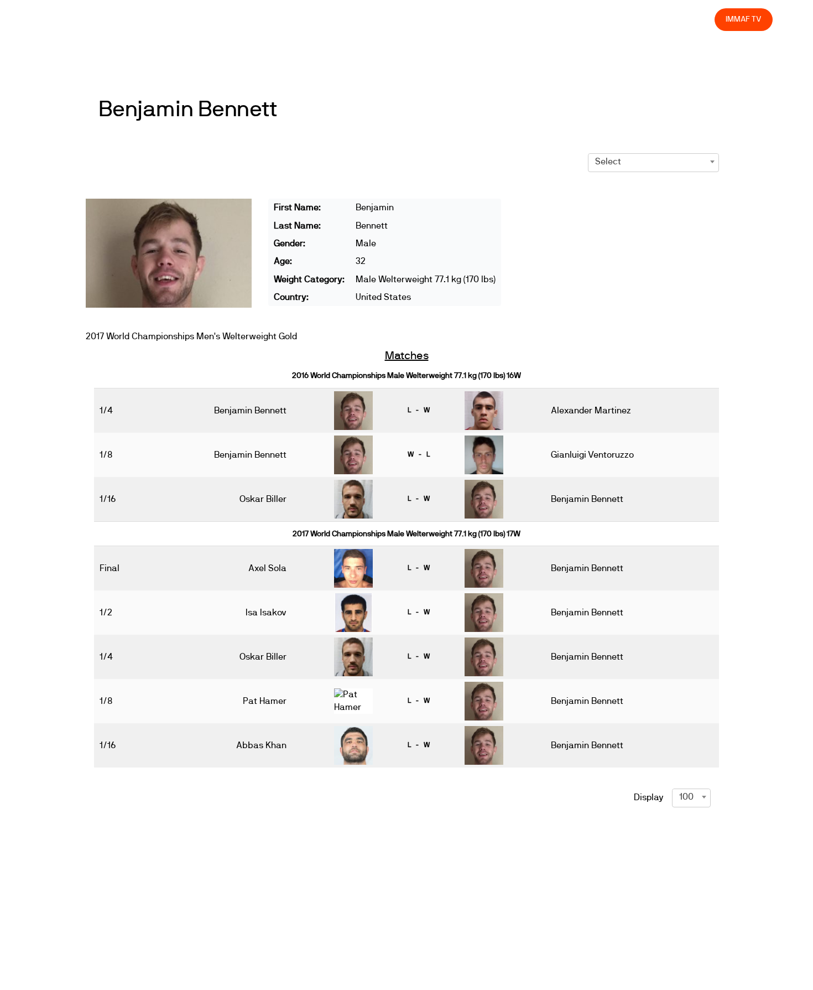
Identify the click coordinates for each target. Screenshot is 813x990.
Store (696, 19)
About (460, 19)
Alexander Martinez (591, 410)
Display (649, 797)
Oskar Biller (262, 499)
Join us (563, 19)
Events (420, 19)
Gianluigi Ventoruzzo (592, 454)
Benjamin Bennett (187, 110)
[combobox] (653, 161)
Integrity (654, 19)
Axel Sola (267, 568)
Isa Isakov (266, 612)
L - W (419, 410)
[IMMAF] (67, 19)
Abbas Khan (261, 745)
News (381, 19)
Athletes (607, 19)
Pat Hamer (264, 701)
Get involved (510, 19)
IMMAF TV (743, 19)
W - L (419, 454)
